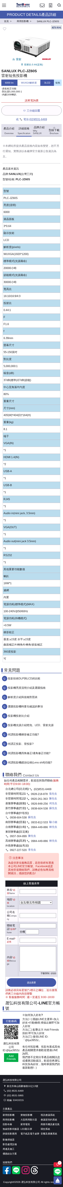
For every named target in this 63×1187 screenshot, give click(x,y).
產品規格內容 (30, 145)
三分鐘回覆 (33, 110)
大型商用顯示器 (28, 1119)
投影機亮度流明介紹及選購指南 (27, 687)
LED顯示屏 (26, 1129)
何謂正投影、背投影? (21, 743)
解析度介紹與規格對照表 (22, 697)
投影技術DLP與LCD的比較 (24, 678)
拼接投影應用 (10, 1133)
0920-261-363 (39, 798)
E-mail (11, 938)
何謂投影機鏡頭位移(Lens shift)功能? (30, 762)
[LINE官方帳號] (16, 1173)
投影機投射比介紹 (18, 715)
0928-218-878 (39, 794)
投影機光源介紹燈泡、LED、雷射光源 (31, 725)
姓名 (9, 889)
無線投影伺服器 (11, 1129)
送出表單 (31, 982)
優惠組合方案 (10, 1153)
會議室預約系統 (49, 1119)
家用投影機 (8, 1115)
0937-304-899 (18, 836)
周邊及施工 (8, 1149)
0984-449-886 (39, 827)
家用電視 (25, 1124)
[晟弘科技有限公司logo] (23, 6)
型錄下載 (54, 132)
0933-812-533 (39, 822)
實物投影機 (26, 1115)
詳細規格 (24, 131)
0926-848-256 (39, 803)
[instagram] (26, 1173)
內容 (9, 957)
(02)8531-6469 (38, 119)
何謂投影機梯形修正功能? (23, 734)
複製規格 (56, 27)
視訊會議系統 (48, 1115)
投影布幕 (7, 1124)
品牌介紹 (39, 130)
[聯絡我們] (42, 8)
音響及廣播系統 (49, 1133)
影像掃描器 (8, 1139)
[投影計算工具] (51, 8)
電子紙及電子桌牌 (29, 1133)
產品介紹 (9, 131)
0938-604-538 (39, 808)
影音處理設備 (10, 1144)
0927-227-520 (18, 850)
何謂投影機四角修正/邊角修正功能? (29, 753)
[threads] (35, 1173)
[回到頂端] (58, 1180)
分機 (22, 931)
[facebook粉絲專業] (7, 1173)
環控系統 (45, 1129)
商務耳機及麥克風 (50, 1124)
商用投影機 (8, 1119)
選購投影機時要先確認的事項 (25, 706)
